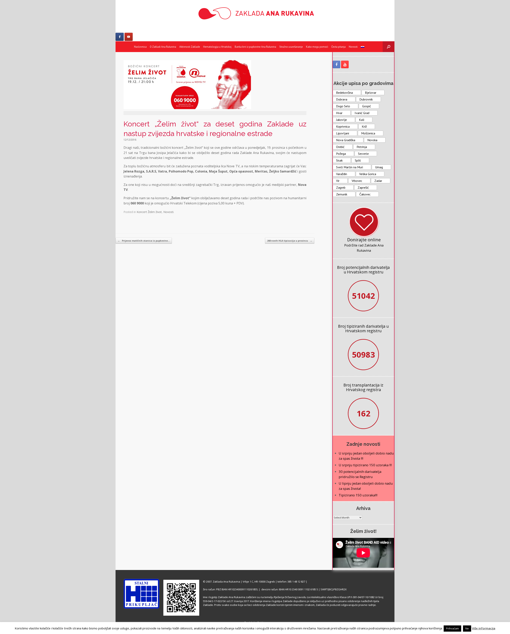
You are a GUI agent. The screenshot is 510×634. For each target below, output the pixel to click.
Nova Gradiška (345, 140)
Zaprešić (363, 187)
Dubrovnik (366, 99)
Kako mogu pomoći (317, 46)
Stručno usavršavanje (291, 46)
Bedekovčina (344, 93)
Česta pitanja (338, 46)
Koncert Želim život (149, 212)
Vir (337, 181)
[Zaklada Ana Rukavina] (255, 13)
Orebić (340, 147)
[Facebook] (120, 37)
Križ (364, 126)
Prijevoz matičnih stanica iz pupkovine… (144, 240)
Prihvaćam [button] (452, 628)
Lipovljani (342, 133)
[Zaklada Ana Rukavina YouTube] (345, 64)
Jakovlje (341, 120)
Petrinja (362, 147)
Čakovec (365, 194)
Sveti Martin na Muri (349, 167)
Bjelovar (370, 93)
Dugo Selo (343, 106)
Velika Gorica (367, 174)
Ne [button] (467, 628)
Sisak (339, 160)
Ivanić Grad (362, 113)
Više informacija (483, 628)
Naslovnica (140, 46)
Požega (341, 154)
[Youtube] (129, 37)
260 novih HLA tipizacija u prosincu (289, 240)
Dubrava (341, 99)
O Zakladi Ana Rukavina (163, 46)
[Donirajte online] (364, 222)
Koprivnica (343, 126)
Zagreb (340, 187)
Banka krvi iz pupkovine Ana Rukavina (255, 46)
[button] (388, 46)
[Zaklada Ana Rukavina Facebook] (336, 64)
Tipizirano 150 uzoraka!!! (358, 495)
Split (358, 160)
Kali (361, 120)
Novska (372, 140)
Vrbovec (357, 181)
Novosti (353, 46)
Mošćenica (368, 133)
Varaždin (341, 174)
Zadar (378, 181)
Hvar (339, 113)
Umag (379, 167)
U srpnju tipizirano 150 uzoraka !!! (365, 465)
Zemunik (341, 194)
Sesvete (363, 154)
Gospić (366, 106)
